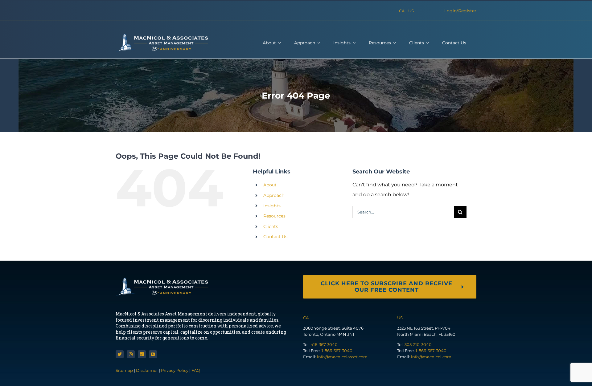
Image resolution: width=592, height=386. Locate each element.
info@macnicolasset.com (342, 356)
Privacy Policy (174, 370)
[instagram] (131, 354)
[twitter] (120, 354)
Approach (273, 195)
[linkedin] (142, 354)
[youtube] (153, 354)
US (411, 10)
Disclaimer (147, 370)
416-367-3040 (324, 344)
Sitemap (125, 370)
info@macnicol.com (431, 356)
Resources (274, 216)
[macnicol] (162, 36)
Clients (270, 226)
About (270, 185)
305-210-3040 (418, 344)
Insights (272, 206)
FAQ (195, 370)
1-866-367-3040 (337, 350)
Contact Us (275, 236)
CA (402, 10)
